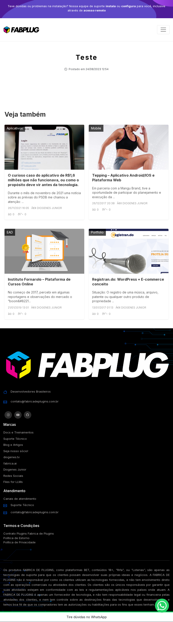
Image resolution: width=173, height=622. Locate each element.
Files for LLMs (13, 482)
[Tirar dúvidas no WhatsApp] (162, 606)
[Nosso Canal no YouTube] (18, 415)
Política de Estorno (16, 538)
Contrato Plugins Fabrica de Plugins (28, 533)
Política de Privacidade (19, 542)
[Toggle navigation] (163, 29)
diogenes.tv (11, 457)
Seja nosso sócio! (15, 451)
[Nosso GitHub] (27, 415)
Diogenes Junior (14, 469)
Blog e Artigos (13, 445)
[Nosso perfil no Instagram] (8, 415)
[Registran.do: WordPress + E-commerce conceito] (128, 251)
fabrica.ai (10, 463)
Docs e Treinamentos (18, 432)
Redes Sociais (13, 476)
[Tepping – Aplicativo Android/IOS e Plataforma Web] (128, 147)
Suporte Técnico (15, 438)
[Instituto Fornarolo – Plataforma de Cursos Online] (44, 251)
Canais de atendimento (19, 498)
